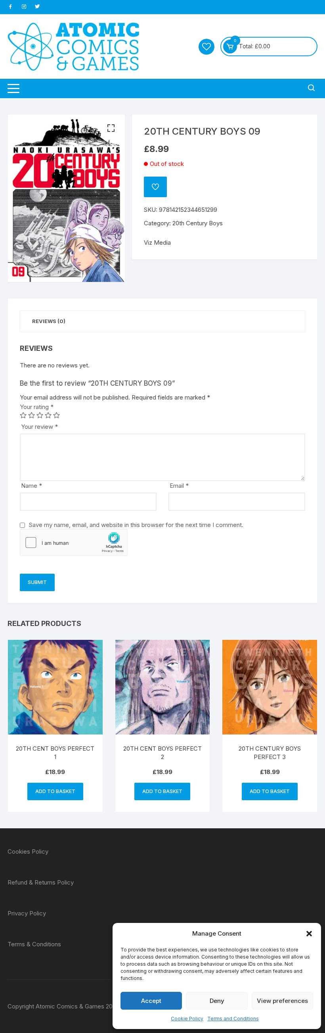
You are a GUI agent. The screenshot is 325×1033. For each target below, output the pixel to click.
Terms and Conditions (233, 1019)
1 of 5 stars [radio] (23, 415)
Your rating (37, 407)
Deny (217, 1000)
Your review (39, 426)
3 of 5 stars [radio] (39, 415)
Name (31, 485)
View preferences (282, 1000)
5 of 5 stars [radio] (56, 415)
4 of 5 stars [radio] (48, 415)
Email (179, 485)
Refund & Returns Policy (41, 882)
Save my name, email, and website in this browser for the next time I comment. (136, 525)
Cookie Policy (187, 1019)
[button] (309, 934)
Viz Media (157, 242)
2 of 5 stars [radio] (31, 415)
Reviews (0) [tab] (48, 321)
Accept (151, 1000)
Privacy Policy (27, 913)
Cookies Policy (28, 851)
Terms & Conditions (34, 944)
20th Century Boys (197, 223)
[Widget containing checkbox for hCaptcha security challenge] (74, 542)
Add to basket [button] (55, 791)
